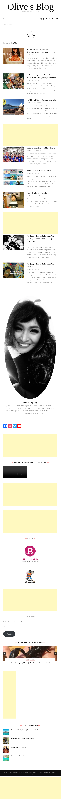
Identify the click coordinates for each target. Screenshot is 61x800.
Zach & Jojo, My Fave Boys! (38, 193)
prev (4, 653)
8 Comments (37, 55)
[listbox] (30, 656)
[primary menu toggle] (4, 19)
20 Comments (37, 150)
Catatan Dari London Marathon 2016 (42, 148)
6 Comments (37, 80)
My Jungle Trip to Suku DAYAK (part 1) (22, 738)
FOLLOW (9, 634)
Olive (29, 55)
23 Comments (37, 102)
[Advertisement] (30, 135)
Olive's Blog (30, 6)
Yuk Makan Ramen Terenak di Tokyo (30, 663)
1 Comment (37, 244)
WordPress (36, 774)
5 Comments (37, 195)
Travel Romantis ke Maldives (39, 170)
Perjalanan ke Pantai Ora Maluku (20, 756)
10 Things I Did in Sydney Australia (41, 100)
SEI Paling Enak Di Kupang (19, 747)
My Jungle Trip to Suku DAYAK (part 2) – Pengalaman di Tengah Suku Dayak (40, 239)
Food (20, 659)
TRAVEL (39, 659)
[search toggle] (57, 18)
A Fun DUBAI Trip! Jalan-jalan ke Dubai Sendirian (25, 730)
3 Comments (37, 173)
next (55, 653)
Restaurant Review (29, 659)
